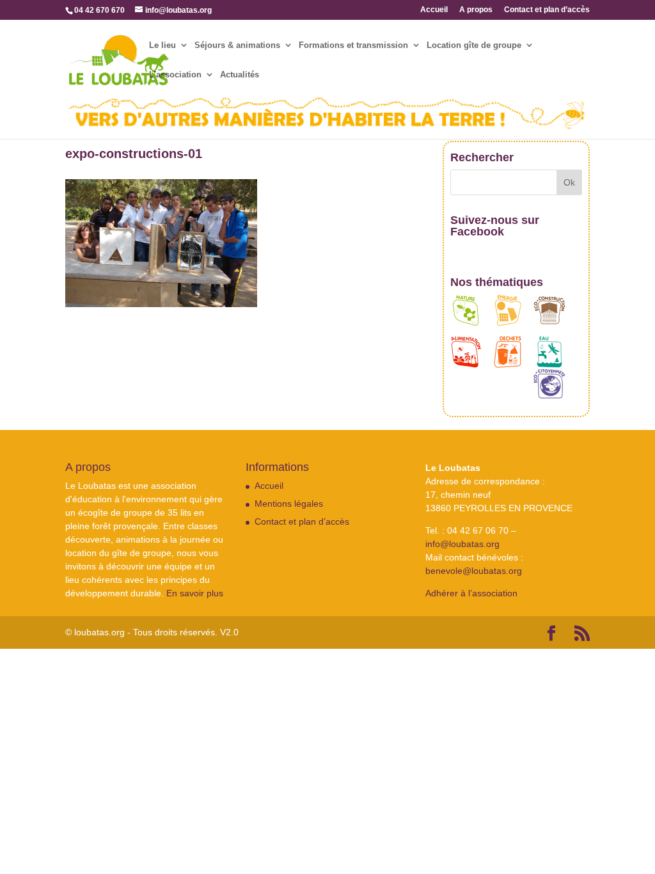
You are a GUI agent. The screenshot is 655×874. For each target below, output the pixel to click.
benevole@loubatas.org (473, 571)
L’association (175, 74)
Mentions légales (289, 503)
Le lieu (162, 45)
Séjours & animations (237, 45)
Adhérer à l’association (471, 593)
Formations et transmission (353, 45)
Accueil (434, 10)
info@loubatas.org (462, 544)
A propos (476, 10)
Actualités (239, 74)
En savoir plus (194, 593)
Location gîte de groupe (474, 45)
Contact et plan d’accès (547, 10)
